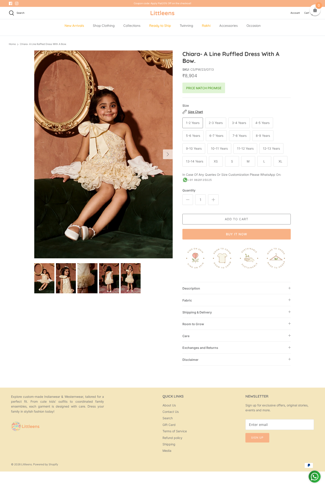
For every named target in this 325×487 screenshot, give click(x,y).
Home (12, 44)
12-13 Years (271, 148)
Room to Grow (193, 324)
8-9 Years (263, 135)
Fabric (187, 300)
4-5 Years (262, 123)
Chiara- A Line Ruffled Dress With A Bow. (43, 44)
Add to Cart (236, 219)
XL (280, 161)
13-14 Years (194, 161)
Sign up (257, 437)
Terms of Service (174, 431)
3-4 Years (239, 123)
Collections (131, 25)
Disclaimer (190, 359)
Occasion (254, 25)
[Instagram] (16, 3)
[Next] (168, 154)
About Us (169, 405)
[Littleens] (162, 13)
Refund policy (172, 438)
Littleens (26, 464)
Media (166, 450)
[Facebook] (10, 3)
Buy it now (236, 234)
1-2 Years (192, 123)
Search (167, 418)
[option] (103, 154)
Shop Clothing (104, 25)
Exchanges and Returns (200, 348)
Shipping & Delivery (197, 312)
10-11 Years (219, 148)
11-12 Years (245, 148)
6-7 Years (216, 135)
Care (185, 336)
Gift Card (169, 425)
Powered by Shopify (45, 464)
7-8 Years (240, 135)
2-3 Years (216, 123)
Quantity (188, 190)
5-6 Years (193, 135)
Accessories (228, 25)
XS (216, 161)
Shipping (168, 444)
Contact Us (170, 412)
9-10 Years (194, 148)
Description (191, 288)
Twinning (186, 25)
